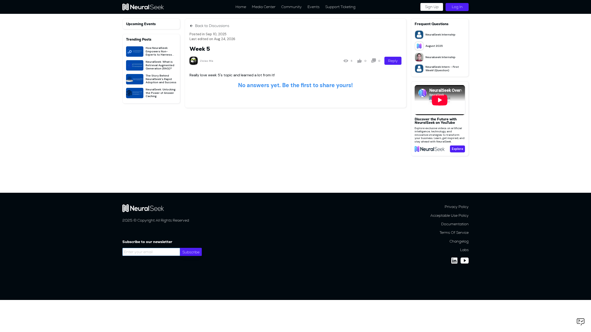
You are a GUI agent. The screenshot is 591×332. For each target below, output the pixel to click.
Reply (393, 60)
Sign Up (432, 6)
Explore (457, 149)
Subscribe (190, 252)
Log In (457, 6)
